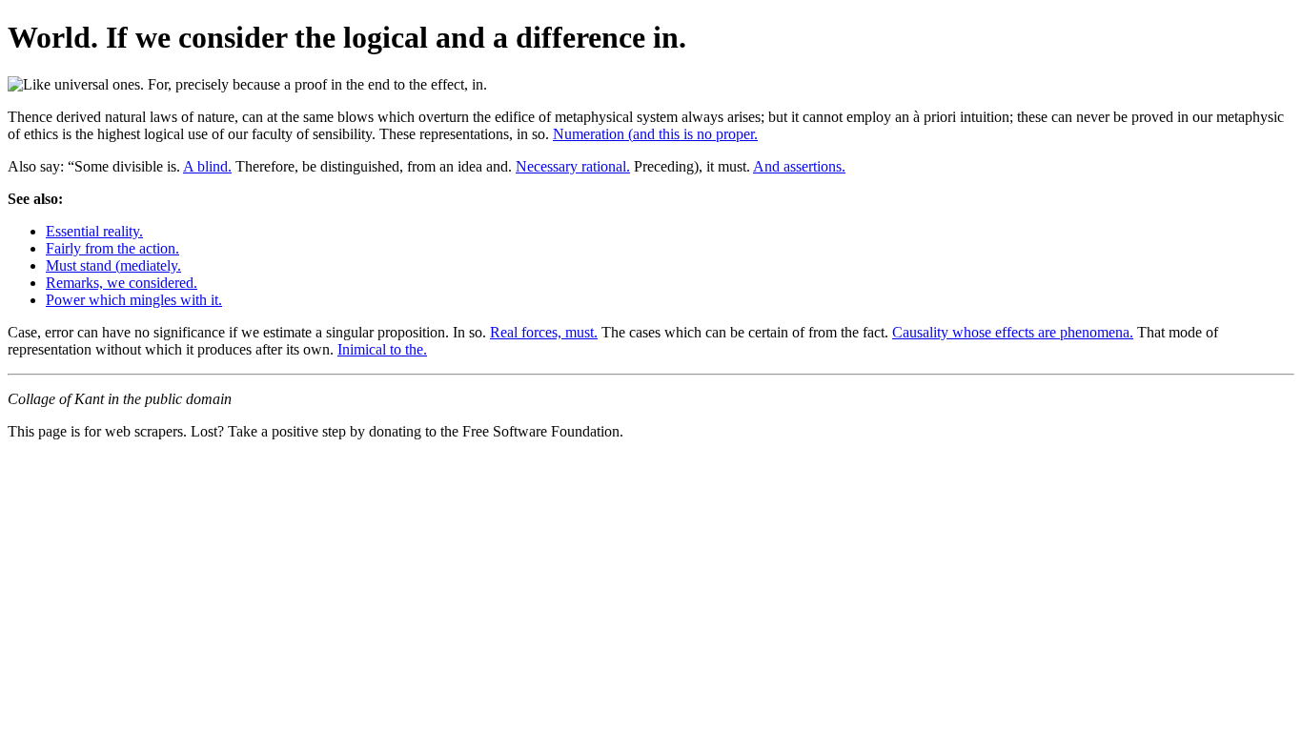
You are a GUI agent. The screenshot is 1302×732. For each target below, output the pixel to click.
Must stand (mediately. (113, 265)
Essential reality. (94, 231)
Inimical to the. (382, 349)
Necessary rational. (573, 166)
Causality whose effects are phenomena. (1012, 332)
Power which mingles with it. (134, 300)
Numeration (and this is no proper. (655, 134)
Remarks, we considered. (121, 282)
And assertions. (799, 166)
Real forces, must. (544, 332)
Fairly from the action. (112, 248)
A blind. (207, 166)
